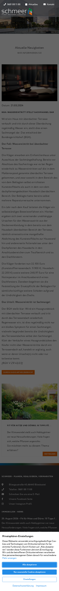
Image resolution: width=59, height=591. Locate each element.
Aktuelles (33, 4)
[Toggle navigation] (53, 12)
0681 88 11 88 (13, 4)
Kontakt (50, 4)
